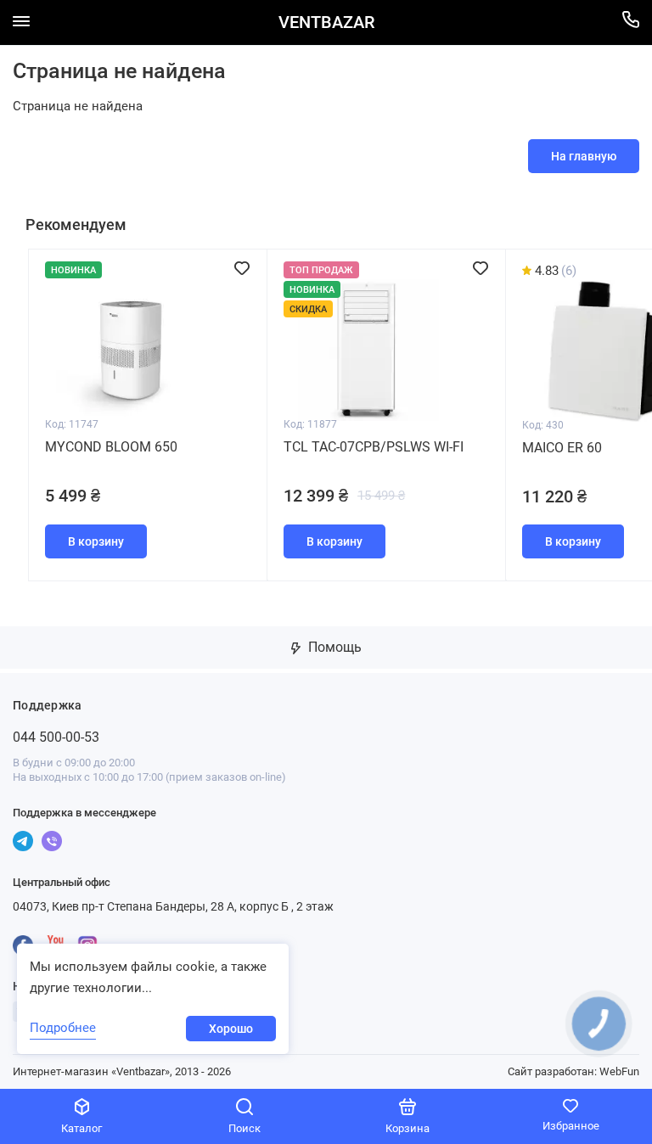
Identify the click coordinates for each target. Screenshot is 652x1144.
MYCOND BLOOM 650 (111, 447)
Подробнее (63, 1027)
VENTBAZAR (326, 22)
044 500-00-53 (56, 737)
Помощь (333, 647)
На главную (583, 156)
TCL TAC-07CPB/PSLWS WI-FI (374, 447)
